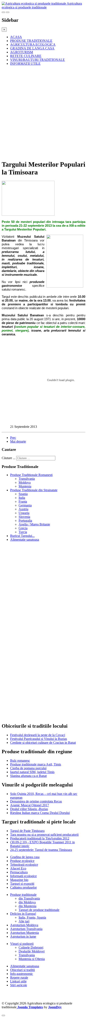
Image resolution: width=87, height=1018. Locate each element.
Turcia (23, 532)
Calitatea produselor (23, 887)
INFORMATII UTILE (25, 63)
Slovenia (24, 517)
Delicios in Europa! (23, 913)
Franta (23, 501)
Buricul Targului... (22, 536)
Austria (23, 509)
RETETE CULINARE (25, 56)
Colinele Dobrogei (31, 947)
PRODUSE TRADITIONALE (31, 41)
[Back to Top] (3, 1015)
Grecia (23, 528)
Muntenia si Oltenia (32, 959)
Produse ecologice (22, 861)
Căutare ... (8, 458)
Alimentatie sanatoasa (24, 539)
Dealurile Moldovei (32, 951)
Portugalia (25, 520)
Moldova (25, 482)
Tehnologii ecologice (24, 864)
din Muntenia (27, 906)
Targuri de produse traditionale (39, 910)
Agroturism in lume (23, 936)
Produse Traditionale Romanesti (31, 475)
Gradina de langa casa (24, 857)
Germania (25, 505)
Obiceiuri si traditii (22, 970)
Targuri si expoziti (22, 883)
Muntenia (25, 486)
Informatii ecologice (23, 876)
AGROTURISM (21, 52)
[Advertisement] (43, 112)
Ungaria (24, 513)
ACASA (16, 37)
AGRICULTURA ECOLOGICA (33, 44)
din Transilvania (29, 898)
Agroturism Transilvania (26, 929)
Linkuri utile (18, 981)
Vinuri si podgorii (22, 943)
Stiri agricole (18, 985)
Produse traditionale (23, 894)
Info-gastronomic (21, 973)
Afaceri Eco (18, 868)
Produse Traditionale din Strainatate (33, 490)
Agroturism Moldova (24, 925)
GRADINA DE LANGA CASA (32, 48)
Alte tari (24, 921)
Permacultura (19, 872)
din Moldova (27, 902)
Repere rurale (19, 977)
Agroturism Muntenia (24, 932)
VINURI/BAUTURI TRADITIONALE (37, 60)
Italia (22, 497)
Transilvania (27, 478)
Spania (23, 494)
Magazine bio (19, 880)
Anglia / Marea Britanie (34, 524)
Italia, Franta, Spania (32, 917)
